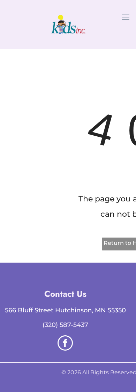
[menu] (126, 17)
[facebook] (65, 343)
